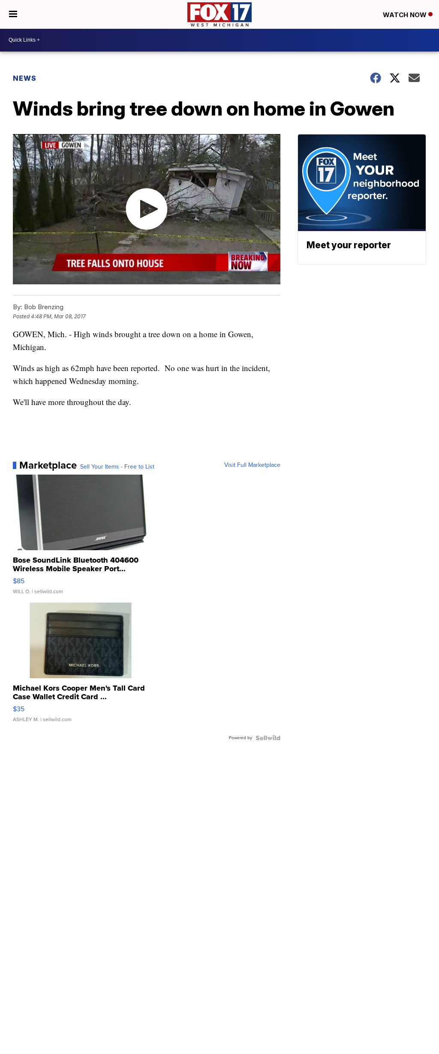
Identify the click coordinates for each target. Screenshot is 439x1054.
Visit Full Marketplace (252, 465)
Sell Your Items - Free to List (117, 467)
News (24, 78)
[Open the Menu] (13, 14)
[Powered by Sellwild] (268, 738)
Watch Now (405, 15)
